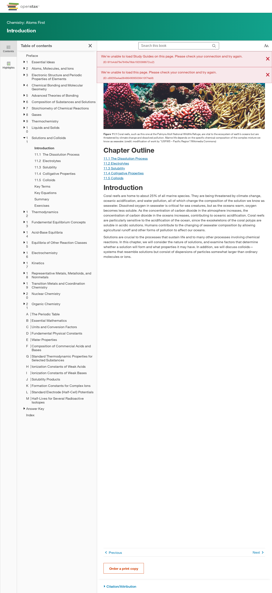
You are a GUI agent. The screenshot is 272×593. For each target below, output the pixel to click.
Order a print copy (123, 568)
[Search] (214, 46)
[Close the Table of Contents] (90, 45)
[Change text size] (266, 45)
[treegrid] (57, 235)
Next (256, 552)
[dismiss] (268, 59)
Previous (115, 552)
